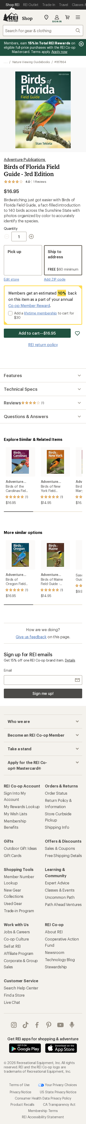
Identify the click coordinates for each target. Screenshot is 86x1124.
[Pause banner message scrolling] (80, 44)
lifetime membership (40, 313)
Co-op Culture (16, 939)
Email (8, 670)
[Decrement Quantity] (7, 236)
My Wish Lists (15, 813)
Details (70, 660)
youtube (60, 1025)
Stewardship (56, 966)
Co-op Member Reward (29, 305)
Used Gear (13, 903)
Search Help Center (21, 988)
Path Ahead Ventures (63, 904)
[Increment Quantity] (31, 236)
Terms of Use (19, 1085)
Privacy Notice (21, 1092)
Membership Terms (43, 1111)
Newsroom (54, 952)
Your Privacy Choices (60, 1085)
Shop (27, 18)
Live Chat (12, 1002)
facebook (37, 1025)
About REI (54, 931)
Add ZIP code (54, 279)
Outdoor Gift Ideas (20, 848)
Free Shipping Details (63, 855)
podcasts (72, 1025)
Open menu (78, 17)
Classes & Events (59, 890)
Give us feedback (31, 636)
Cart (67, 17)
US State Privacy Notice (58, 1092)
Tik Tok (26, 1025)
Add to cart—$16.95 (37, 333)
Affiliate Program (18, 953)
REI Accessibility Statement (43, 1117)
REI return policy (43, 344)
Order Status (56, 793)
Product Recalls (22, 1104)
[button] (43, 110)
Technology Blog (60, 959)
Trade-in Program (19, 910)
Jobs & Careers (17, 931)
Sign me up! (43, 693)
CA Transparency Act (59, 1104)
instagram (14, 1025)
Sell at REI (12, 946)
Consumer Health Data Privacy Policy (43, 1098)
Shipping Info (57, 827)
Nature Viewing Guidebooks (31, 62)
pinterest (49, 1025)
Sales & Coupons (60, 848)
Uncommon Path (60, 897)
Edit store (11, 279)
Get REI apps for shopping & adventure (42, 1038)
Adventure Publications (25, 159)
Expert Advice (57, 883)
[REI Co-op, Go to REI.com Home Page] (10, 17)
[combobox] (43, 30)
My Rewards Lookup (22, 806)
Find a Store (14, 995)
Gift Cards (12, 855)
